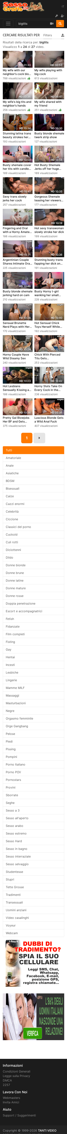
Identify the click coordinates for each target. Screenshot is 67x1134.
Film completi (15, 634)
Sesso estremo (16, 833)
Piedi (9, 741)
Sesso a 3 (13, 810)
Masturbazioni (16, 703)
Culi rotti (12, 542)
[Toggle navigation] (8, 23)
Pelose (10, 734)
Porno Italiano (15, 764)
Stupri (10, 879)
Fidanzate (13, 626)
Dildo (9, 557)
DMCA (7, 1080)
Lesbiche (12, 672)
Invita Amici (11, 1102)
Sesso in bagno (16, 849)
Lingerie (11, 680)
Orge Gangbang (17, 726)
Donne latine (14, 580)
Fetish (10, 619)
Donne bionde (15, 565)
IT (63, 6)
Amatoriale (13, 458)
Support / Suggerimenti (19, 1115)
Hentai (10, 657)
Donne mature (16, 588)
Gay (8, 649)
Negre (10, 711)
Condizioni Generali (16, 1071)
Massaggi (12, 695)
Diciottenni (13, 550)
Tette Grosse (15, 887)
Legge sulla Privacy (16, 1076)
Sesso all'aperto (17, 818)
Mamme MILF (15, 688)
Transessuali (14, 902)
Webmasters (11, 1098)
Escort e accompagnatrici (24, 611)
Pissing (11, 749)
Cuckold (11, 534)
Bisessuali (12, 488)
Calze (10, 496)
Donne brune (15, 573)
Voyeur (11, 925)
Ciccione (12, 519)
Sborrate (12, 795)
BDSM (10, 481)
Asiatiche (12, 473)
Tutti (9, 450)
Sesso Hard (14, 841)
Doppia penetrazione (20, 603)
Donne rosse (14, 596)
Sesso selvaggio (17, 864)
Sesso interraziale (18, 856)
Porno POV (13, 772)
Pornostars (13, 780)
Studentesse (14, 872)
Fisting (10, 642)
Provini (10, 787)
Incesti (10, 665)
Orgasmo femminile (19, 718)
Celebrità (12, 511)
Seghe (10, 803)
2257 (6, 1085)
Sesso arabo (14, 826)
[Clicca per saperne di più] (33, 1016)
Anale (10, 465)
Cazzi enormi (15, 504)
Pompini (11, 757)
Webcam (12, 933)
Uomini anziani (16, 910)
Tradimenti (13, 895)
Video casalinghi (17, 918)
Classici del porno (18, 527)
